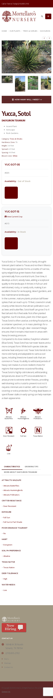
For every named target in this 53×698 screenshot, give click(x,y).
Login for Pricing (11, 192)
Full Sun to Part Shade (12, 522)
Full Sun (23, 436)
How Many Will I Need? (27, 99)
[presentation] (5, 57)
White (15, 156)
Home (4, 31)
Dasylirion (45, 31)
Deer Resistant (8, 436)
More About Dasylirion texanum (20, 472)
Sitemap (7, 663)
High (5, 579)
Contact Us (8, 667)
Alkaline (6, 556)
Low (8, 453)
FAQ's (6, 659)
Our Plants (15, 31)
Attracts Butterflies (9, 418)
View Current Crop (14, 216)
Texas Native (38, 436)
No (4, 533)
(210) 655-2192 (23, 4)
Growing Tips (31, 466)
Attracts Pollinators (38, 418)
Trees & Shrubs (30, 31)
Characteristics (12, 466)
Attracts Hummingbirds (23, 418)
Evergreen (7, 544)
